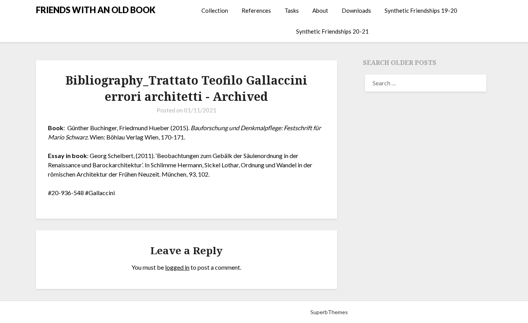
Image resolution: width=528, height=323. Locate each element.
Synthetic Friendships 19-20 (421, 10)
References (256, 10)
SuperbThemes (329, 312)
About (320, 10)
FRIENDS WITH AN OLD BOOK (95, 10)
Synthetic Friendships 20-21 (332, 31)
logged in (177, 267)
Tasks (291, 10)
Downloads (356, 10)
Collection (214, 10)
